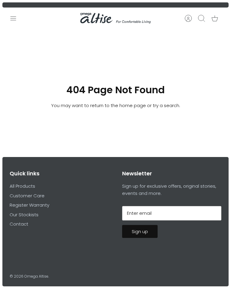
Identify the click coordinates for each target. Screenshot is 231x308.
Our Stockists (24, 214)
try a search (166, 105)
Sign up (140, 231)
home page (132, 105)
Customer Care (27, 195)
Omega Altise (36, 276)
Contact (19, 224)
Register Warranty (29, 205)
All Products (22, 186)
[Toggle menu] (16, 18)
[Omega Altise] (115, 18)
